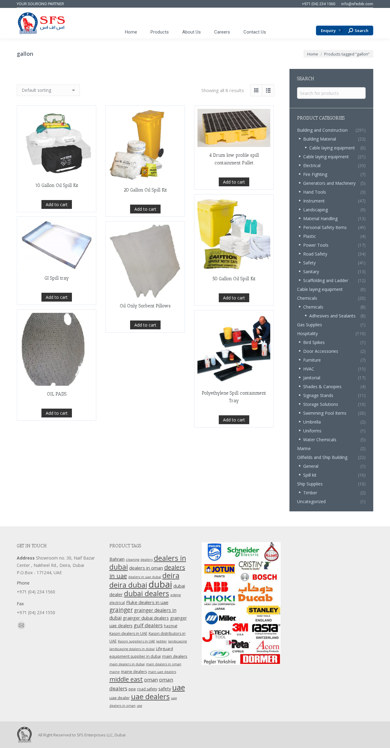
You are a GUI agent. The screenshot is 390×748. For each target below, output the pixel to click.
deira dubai (128, 585)
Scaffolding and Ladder (325, 280)
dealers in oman (146, 568)
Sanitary (311, 271)
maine (114, 672)
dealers (146, 559)
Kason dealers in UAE (128, 633)
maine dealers (134, 671)
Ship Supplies (310, 484)
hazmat (170, 625)
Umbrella (312, 422)
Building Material (319, 139)
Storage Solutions (320, 404)
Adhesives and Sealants (332, 316)
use (139, 705)
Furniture (312, 360)
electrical (117, 602)
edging (175, 595)
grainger (121, 610)
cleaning (132, 559)
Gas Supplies (309, 324)
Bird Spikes (314, 342)
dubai (160, 584)
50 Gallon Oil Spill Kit (234, 278)
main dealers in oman (163, 664)
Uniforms (312, 431)
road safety (147, 689)
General (310, 466)
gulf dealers (148, 625)
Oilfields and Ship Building (322, 457)
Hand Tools (314, 192)
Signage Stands (318, 395)
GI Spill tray (56, 278)
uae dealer (119, 697)
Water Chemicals (319, 439)
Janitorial (311, 378)
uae (178, 687)
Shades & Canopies (322, 386)
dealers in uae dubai (144, 577)
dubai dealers (146, 593)
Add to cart (57, 204)
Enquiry (330, 30)
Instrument (314, 201)
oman (151, 679)
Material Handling (320, 218)
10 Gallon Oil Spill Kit (56, 185)
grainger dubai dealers (146, 618)
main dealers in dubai (127, 664)
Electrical (312, 165)
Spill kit (310, 475)
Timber (310, 493)
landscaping (177, 641)
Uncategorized (311, 501)
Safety (309, 263)
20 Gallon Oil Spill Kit (145, 190)
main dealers (174, 656)
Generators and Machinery (329, 183)
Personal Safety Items (325, 227)
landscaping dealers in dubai (132, 649)
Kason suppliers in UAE (136, 641)
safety (164, 688)
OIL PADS (56, 394)
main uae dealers (162, 672)
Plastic (309, 236)
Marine (304, 448)
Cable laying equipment (332, 148)
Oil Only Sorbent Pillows (145, 306)
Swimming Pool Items (324, 413)
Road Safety (315, 254)
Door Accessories (320, 351)
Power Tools (315, 245)
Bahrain (117, 559)
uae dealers (150, 696)
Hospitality (307, 333)
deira (170, 575)
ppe (132, 689)
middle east (126, 679)
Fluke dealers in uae (147, 602)
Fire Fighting (315, 174)
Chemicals (307, 298)
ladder (161, 641)
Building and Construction (322, 130)
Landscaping (315, 210)
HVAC (308, 369)
